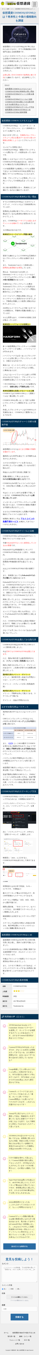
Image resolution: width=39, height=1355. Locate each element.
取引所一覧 (11, 1336)
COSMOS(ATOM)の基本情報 (16, 112)
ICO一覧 (27, 1340)
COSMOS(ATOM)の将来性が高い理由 (19, 91)
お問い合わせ (19, 1344)
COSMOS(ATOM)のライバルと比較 (18, 99)
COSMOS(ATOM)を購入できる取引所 (19, 102)
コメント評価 (7, 1285)
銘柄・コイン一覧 (25, 1336)
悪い (18, 1289)
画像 (3, 1293)
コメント (5, 1263)
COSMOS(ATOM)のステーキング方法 (19, 107)
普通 (12, 1289)
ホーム (6, 1333)
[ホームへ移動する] (15, 5)
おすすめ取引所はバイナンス (16, 104)
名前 (3, 1305)
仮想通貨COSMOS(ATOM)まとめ (18, 110)
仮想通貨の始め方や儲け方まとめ (23, 1333)
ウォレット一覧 (14, 1340)
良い (5, 1289)
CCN (11, 743)
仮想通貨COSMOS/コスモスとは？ (18, 89)
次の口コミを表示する (19, 1246)
